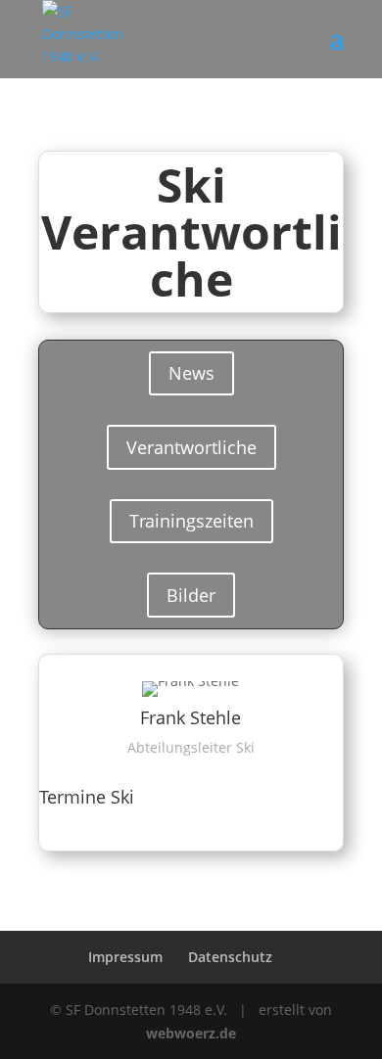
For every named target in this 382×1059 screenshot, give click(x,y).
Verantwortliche (191, 447)
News (191, 373)
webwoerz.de (191, 1033)
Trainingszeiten (191, 520)
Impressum (125, 956)
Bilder (191, 595)
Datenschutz (230, 956)
